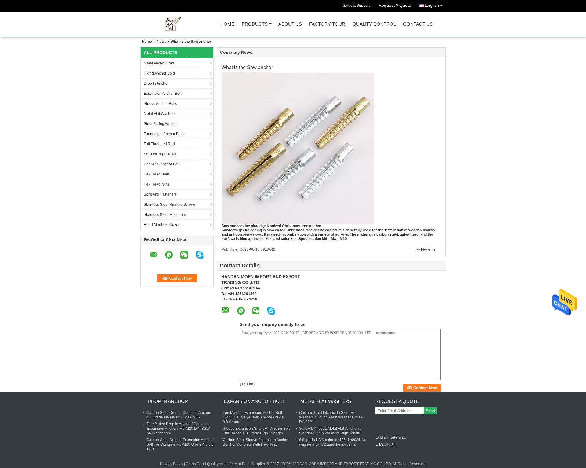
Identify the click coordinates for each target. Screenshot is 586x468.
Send (430, 411)
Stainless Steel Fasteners (165, 214)
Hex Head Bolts (157, 174)
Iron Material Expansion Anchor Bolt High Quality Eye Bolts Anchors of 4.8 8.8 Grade (253, 417)
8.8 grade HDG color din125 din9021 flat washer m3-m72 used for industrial (332, 442)
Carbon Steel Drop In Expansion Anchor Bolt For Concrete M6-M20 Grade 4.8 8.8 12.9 (180, 444)
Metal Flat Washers (159, 114)
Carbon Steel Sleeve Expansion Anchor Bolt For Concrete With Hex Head (255, 442)
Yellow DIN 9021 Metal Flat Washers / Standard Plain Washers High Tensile (330, 430)
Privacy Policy (171, 464)
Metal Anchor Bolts (159, 63)
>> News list (426, 249)
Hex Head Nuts (156, 184)
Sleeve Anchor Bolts (160, 103)
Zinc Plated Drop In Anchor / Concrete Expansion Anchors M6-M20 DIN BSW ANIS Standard (178, 428)
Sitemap (398, 437)
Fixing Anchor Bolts (159, 73)
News (161, 41)
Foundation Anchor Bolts (164, 134)
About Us (290, 24)
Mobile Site (388, 445)
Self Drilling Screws (160, 154)
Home (227, 24)
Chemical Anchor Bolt (161, 164)
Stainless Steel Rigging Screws (170, 204)
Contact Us (418, 24)
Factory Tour (327, 24)
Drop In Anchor (156, 83)
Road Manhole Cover (161, 225)
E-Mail (381, 437)
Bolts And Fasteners (160, 194)
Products (255, 24)
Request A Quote (394, 5)
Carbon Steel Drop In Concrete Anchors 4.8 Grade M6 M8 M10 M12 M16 (179, 415)
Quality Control (374, 24)
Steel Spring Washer (161, 124)
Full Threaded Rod (159, 144)
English (432, 5)
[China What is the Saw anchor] (298, 148)
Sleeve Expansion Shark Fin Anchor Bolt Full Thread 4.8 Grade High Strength (256, 430)
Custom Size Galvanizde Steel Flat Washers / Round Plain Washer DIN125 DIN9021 (332, 417)
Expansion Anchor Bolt (162, 93)
